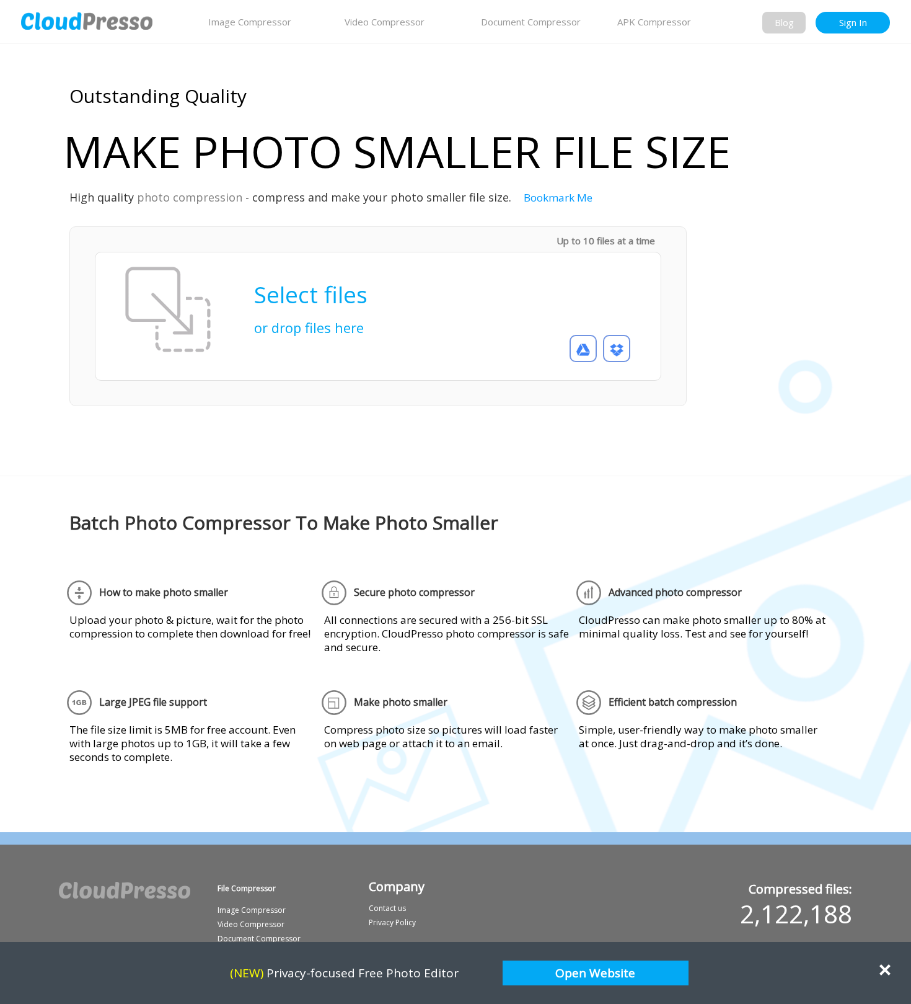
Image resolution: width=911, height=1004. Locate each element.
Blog (784, 22)
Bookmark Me (558, 197)
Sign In (853, 22)
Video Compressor (385, 22)
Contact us (387, 908)
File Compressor (247, 888)
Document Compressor (531, 22)
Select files (310, 303)
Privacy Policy (392, 922)
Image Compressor (249, 22)
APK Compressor (654, 22)
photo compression (189, 197)
